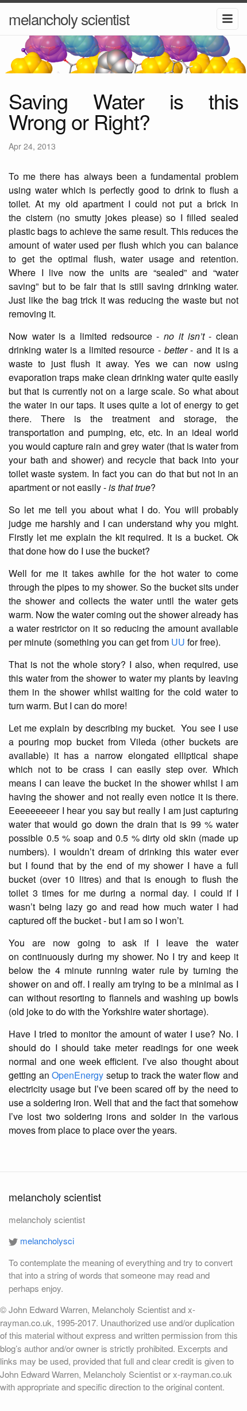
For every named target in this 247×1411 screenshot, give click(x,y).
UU (178, 641)
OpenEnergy (77, 1075)
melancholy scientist (69, 18)
